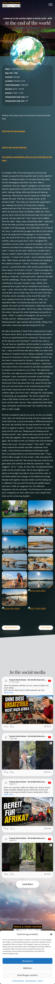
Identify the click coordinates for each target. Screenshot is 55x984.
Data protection (30, 980)
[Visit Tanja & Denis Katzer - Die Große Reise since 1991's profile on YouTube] (6, 681)
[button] (51, 934)
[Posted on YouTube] (49, 680)
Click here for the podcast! (13, 131)
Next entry (46, 627)
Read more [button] (8, 692)
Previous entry (11, 627)
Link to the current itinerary (14, 147)
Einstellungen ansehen (27, 975)
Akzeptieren (27, 961)
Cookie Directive (18, 980)
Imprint (40, 980)
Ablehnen (27, 968)
